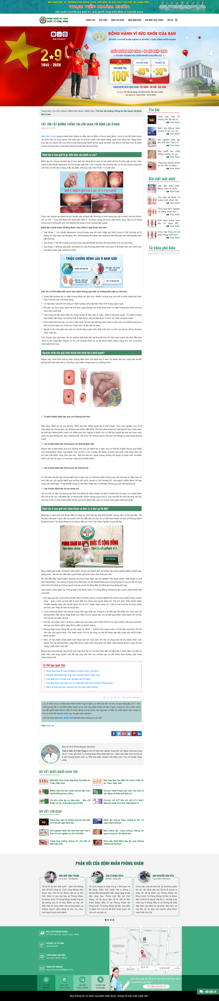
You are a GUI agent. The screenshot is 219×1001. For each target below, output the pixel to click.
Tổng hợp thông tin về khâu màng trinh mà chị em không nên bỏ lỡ (169, 233)
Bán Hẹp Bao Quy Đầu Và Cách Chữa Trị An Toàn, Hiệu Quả (124, 781)
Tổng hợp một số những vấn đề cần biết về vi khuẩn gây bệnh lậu (70, 821)
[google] (123, 733)
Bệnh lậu (50, 725)
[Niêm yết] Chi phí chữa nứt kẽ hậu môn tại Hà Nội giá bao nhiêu (70, 792)
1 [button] (105, 920)
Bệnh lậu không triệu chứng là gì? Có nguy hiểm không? (72, 687)
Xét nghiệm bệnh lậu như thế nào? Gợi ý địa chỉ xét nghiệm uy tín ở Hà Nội (70, 832)
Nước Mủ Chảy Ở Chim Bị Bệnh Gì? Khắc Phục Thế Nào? (73, 671)
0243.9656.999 (65, 718)
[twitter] (118, 733)
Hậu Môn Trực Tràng (154, 20)
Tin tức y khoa (59, 111)
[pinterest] (134, 733)
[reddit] (129, 733)
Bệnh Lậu (89, 111)
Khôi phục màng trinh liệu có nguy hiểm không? (169, 222)
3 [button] (111, 920)
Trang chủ (90, 20)
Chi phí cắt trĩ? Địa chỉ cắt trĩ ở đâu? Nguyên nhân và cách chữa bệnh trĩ (124, 801)
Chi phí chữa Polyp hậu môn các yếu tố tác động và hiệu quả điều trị (124, 792)
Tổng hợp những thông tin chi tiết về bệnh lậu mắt (70, 842)
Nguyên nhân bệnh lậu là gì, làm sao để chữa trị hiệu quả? (73, 675)
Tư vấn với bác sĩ (156, 986)
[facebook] (113, 733)
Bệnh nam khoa (134, 20)
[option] (62, 893)
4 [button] (113, 920)
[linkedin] (139, 733)
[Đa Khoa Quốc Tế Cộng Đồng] (109, 66)
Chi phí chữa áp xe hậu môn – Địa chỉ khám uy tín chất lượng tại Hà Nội (70, 801)
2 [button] (108, 920)
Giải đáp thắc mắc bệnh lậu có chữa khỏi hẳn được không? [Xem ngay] (80, 683)
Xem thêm (175, 122)
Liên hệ (170, 20)
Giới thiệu (103, 20)
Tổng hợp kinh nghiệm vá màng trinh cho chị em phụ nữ (169, 210)
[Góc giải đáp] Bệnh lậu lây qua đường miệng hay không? (124, 842)
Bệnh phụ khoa (117, 20)
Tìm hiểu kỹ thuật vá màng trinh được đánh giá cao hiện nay (169, 198)
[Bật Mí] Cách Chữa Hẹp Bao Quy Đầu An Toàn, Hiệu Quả (70, 781)
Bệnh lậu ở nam (48, 136)
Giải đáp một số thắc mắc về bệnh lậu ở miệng (68, 679)
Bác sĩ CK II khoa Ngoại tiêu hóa (78, 746)
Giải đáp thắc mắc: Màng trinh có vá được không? (169, 187)
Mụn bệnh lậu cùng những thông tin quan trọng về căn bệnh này (124, 832)
